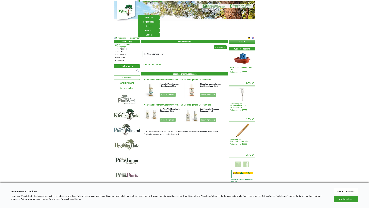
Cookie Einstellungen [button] (345, 191)
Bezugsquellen (126, 88)
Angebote (120, 60)
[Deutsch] (249, 38)
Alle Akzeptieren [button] (345, 199)
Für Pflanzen (121, 55)
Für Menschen (121, 49)
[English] (253, 38)
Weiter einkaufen (153, 64)
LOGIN (242, 42)
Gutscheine (120, 58)
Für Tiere (119, 52)
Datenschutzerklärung (71, 199)
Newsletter (127, 77)
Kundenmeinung (126, 83)
